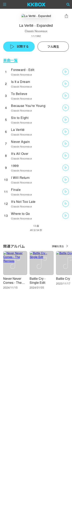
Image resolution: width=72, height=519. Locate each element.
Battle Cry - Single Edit (37, 280)
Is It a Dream (20, 81)
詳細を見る (58, 246)
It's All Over (19, 153)
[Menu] (4, 4)
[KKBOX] (36, 4)
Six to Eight (19, 117)
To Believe (19, 93)
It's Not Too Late (23, 201)
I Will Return (20, 177)
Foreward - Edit (22, 69)
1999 (15, 165)
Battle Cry (63, 278)
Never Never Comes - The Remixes (12, 282)
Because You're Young (28, 105)
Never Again (20, 141)
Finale (16, 189)
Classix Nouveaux (36, 31)
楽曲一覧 (10, 60)
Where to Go (20, 213)
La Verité (18, 129)
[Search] (68, 4)
